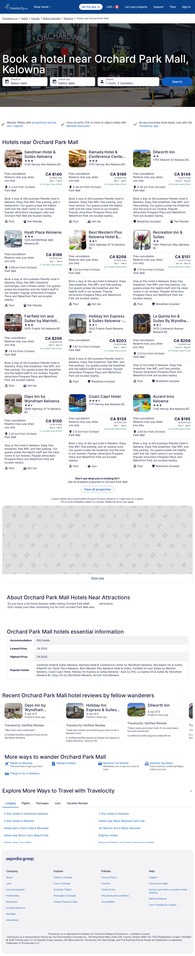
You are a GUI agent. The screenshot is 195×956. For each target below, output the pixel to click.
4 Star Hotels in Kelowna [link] (19, 820)
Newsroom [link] (12, 901)
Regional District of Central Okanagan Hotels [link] (126, 842)
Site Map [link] (11, 913)
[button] (97, 790)
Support (158, 6)
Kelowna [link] (68, 18)
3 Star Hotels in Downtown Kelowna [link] (26, 813)
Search (177, 82)
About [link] (9, 877)
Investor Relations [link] (15, 907)
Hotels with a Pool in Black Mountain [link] (26, 828)
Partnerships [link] (12, 895)
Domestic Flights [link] (62, 889)
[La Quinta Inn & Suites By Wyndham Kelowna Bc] (162, 351)
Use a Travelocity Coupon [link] (163, 904)
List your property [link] (15, 889)
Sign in (186, 6)
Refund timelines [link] (158, 898)
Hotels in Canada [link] (63, 877)
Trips (173, 6)
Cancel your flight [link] (158, 883)
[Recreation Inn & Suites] (162, 268)
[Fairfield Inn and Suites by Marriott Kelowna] (33, 351)
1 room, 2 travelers (119, 83)
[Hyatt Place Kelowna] (33, 268)
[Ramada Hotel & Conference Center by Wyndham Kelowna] (97, 186)
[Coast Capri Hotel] (97, 432)
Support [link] (153, 877)
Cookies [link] (105, 883)
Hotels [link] (24, 18)
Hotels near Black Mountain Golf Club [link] (122, 820)
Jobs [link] (8, 883)
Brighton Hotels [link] (108, 835)
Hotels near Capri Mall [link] (17, 842)
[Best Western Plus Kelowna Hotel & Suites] (97, 268)
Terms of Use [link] (108, 889)
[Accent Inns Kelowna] (162, 432)
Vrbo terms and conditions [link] (115, 895)
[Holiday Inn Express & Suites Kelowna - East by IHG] (97, 351)
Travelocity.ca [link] (10, 18)
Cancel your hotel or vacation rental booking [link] (168, 891)
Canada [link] (35, 18)
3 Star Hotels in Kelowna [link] (114, 813)
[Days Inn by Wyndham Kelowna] (33, 432)
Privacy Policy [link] (109, 877)
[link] (27, 766)
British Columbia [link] (51, 18)
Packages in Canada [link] (65, 895)
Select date (19, 83)
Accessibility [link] (108, 901)
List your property (136, 6)
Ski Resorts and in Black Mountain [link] (120, 828)
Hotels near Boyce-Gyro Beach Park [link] (26, 835)
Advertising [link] (12, 920)
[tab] (10, 803)
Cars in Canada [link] (62, 883)
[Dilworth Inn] (162, 186)
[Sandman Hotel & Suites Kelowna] (33, 186)
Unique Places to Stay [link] (65, 901)
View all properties (97, 489)
